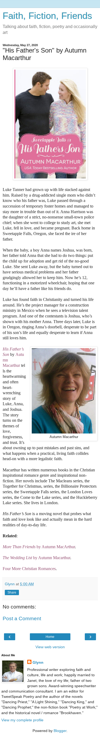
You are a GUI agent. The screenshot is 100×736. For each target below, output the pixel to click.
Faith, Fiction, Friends (47, 16)
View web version (50, 647)
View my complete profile (22, 720)
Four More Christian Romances (29, 568)
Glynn (38, 662)
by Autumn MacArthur (39, 546)
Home (50, 637)
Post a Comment (22, 618)
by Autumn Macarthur (36, 557)
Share (11, 592)
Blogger (60, 731)
